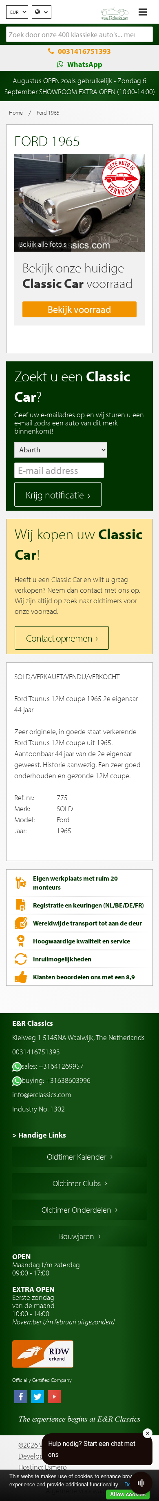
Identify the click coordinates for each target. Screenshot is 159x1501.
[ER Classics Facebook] (20, 1397)
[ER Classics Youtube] (54, 1397)
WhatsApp (84, 64)
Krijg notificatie (55, 495)
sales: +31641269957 (53, 1066)
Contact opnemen (59, 638)
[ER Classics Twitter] (37, 1397)
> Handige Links (39, 1135)
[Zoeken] (147, 35)
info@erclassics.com (41, 1094)
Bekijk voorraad (79, 309)
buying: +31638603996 (56, 1080)
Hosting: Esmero (42, 1467)
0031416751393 (84, 51)
